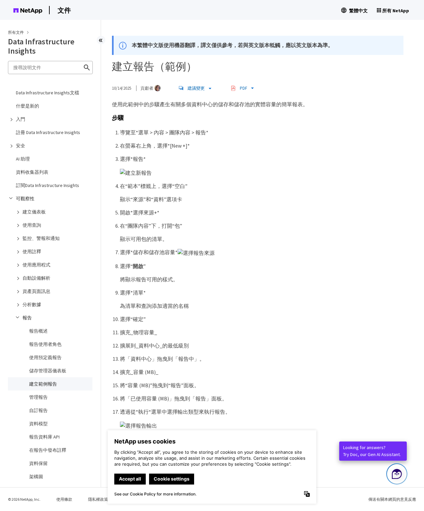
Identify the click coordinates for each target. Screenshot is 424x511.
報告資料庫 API (44, 437)
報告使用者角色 (45, 344)
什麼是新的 (27, 106)
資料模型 (38, 424)
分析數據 (32, 304)
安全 (20, 146)
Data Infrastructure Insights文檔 (47, 93)
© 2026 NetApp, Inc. (24, 499)
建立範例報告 (43, 384)
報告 (27, 318)
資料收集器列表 (32, 172)
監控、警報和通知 (41, 238)
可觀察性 (25, 199)
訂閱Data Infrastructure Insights (47, 185)
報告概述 (38, 331)
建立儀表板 (34, 212)
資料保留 (38, 463)
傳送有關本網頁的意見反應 (392, 499)
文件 (64, 10)
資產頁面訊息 (36, 291)
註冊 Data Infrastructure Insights (48, 132)
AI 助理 (23, 159)
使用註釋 (32, 252)
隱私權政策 (98, 499)
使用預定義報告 (45, 357)
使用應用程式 (36, 265)
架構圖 (36, 477)
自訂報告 (38, 410)
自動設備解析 (36, 278)
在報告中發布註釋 (47, 450)
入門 (20, 119)
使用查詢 (32, 225)
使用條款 (64, 499)
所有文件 (16, 32)
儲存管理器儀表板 (47, 371)
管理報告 (38, 397)
